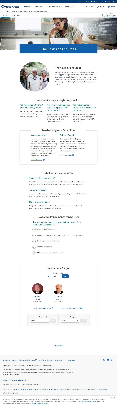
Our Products (16, 15)
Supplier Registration (46, 360)
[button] (28, 6)
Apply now (73, 317)
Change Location (111, 1)
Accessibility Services (27, 389)
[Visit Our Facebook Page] (99, 361)
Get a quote (43, 317)
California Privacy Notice (78, 389)
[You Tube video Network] (108, 361)
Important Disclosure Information (15, 380)
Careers (14, 360)
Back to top (57, 345)
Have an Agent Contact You (70, 308)
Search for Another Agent (43, 308)
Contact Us (71, 360)
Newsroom (6, 360)
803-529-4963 (111, 16)
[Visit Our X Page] (104, 361)
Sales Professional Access (27, 360)
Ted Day (57, 297)
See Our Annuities (36, 160)
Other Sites (58, 360)
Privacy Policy (6, 389)
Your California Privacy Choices (95, 389)
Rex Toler (36, 297)
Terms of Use (15, 389)
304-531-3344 (37, 301)
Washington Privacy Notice (10, 393)
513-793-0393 (58, 301)
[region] (58, 401)
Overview (6, 15)
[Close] (113, 397)
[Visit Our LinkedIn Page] (112, 361)
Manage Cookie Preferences (42, 389)
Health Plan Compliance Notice (60, 389)
